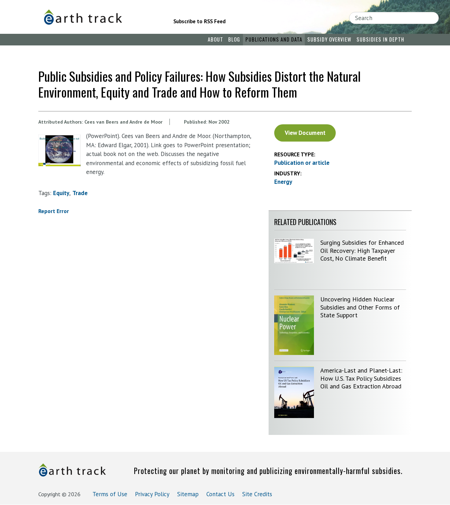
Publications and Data (273, 39)
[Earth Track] (98, 17)
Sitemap (188, 494)
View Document (305, 133)
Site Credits (257, 494)
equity (61, 193)
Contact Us (220, 494)
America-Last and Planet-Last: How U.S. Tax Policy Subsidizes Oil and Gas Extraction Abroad (361, 378)
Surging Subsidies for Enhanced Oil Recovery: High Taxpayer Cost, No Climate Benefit (362, 250)
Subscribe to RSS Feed (199, 21)
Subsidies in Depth (380, 39)
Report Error (53, 210)
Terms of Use (109, 494)
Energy (283, 182)
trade (80, 193)
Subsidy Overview (329, 39)
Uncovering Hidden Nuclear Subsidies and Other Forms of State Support (360, 307)
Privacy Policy (152, 494)
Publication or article (301, 163)
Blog (234, 39)
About (215, 39)
